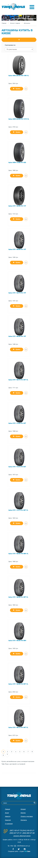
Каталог (23, 809)
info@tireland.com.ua (23, 846)
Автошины (27, 23)
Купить (17, 88)
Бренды (23, 813)
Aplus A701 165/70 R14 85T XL (18, 380)
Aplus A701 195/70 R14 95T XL (18, 727)
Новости (7, 816)
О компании (9, 823)
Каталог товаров (15, 23)
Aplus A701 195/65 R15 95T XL (18, 684)
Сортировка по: (10, 45)
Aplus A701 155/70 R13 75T (17, 293)
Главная (4, 23)
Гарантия (8, 820)
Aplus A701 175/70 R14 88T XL (18, 510)
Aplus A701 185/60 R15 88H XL (18, 553)
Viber (11, 846)
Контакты (24, 820)
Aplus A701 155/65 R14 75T (17, 249)
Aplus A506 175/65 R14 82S (17, 162)
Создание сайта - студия (19, 851)
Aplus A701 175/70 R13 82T (17, 467)
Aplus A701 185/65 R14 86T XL (18, 597)
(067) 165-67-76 (16, 830)
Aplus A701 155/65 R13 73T (17, 206)
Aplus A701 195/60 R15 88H (17, 640)
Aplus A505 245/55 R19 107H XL (18, 119)
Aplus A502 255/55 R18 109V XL (18, 75)
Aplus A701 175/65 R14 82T (17, 423)
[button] (32, 8)
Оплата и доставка (27, 816)
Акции (7, 813)
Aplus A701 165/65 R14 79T (17, 336)
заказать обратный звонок (22, 836)
